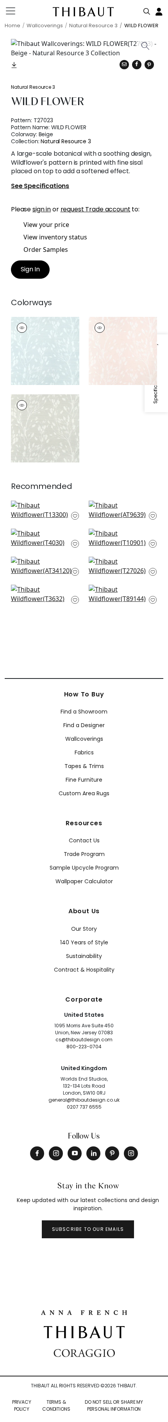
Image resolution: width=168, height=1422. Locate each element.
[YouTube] (75, 1153)
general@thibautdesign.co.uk (84, 1100)
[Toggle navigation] (15, 11)
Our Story (84, 929)
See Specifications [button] (40, 186)
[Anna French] (84, 1312)
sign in (41, 209)
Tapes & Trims (84, 766)
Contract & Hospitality (84, 970)
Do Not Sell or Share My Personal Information (114, 1405)
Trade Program (84, 854)
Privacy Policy (21, 1405)
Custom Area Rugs (84, 793)
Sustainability (84, 956)
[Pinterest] (149, 64)
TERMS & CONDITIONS (56, 1405)
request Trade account (95, 209)
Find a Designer (84, 725)
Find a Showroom (84, 711)
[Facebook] (37, 1153)
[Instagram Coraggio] (131, 1153)
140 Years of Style (84, 942)
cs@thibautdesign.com (84, 1039)
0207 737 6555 (84, 1107)
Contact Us (84, 840)
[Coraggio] (84, 1352)
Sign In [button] (30, 269)
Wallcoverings (84, 739)
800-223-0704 (84, 1046)
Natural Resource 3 (33, 87)
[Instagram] (56, 1153)
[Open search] (146, 9)
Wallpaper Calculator (84, 881)
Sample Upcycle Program (84, 868)
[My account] (159, 11)
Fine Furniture (84, 780)
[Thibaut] (84, 1331)
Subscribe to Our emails (88, 1229)
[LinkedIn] (93, 1153)
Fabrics (84, 752)
